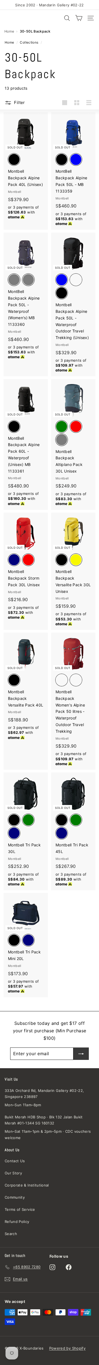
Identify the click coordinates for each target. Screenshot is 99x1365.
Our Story (13, 1173)
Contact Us (15, 1161)
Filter (19, 102)
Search (11, 1233)
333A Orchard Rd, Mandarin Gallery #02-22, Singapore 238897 (44, 1093)
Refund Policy (17, 1221)
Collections (29, 42)
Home (9, 31)
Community (15, 1197)
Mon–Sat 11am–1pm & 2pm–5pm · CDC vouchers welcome (48, 1134)
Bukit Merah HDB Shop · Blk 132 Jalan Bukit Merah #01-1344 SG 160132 (44, 1120)
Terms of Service (20, 1209)
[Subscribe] (81, 1053)
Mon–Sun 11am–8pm (23, 1105)
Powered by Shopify (67, 1348)
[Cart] (78, 18)
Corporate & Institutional (27, 1185)
